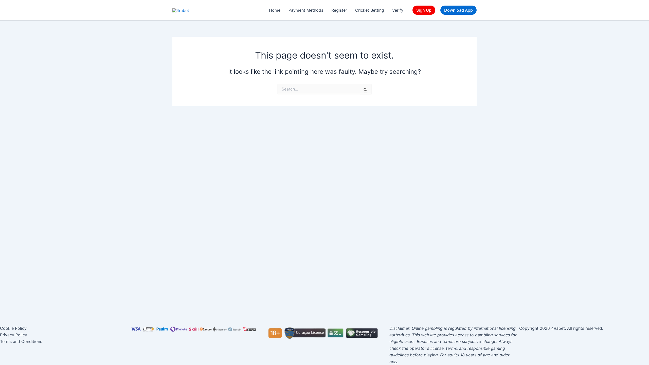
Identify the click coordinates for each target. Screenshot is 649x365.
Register (339, 10)
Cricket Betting (369, 10)
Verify (397, 10)
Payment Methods (306, 10)
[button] (423, 10)
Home (274, 10)
